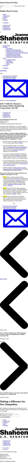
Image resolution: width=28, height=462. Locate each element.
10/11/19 (10, 185)
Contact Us (5, 449)
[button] (3, 70)
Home (4, 14)
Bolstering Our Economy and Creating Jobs (17, 52)
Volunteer (5, 20)
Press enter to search (20, 6)
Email (1, 413)
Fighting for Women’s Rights (13, 55)
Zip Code (2, 415)
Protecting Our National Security (14, 57)
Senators (21, 150)
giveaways (12, 180)
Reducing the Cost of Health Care (14, 51)
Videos (8, 64)
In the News (9, 61)
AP (16, 200)
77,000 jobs (18, 155)
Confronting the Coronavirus (13, 54)
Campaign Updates (11, 59)
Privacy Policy (6, 447)
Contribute (5, 22)
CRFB (20, 143)
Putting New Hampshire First (13, 50)
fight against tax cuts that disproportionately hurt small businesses (14, 168)
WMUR (14, 194)
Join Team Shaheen (5, 417)
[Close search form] (0, 8)
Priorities (5, 17)
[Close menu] (0, 32)
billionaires (19, 180)
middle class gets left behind (15, 184)
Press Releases (9, 62)
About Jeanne (6, 15)
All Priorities (9, 48)
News (4, 18)
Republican (15, 150)
